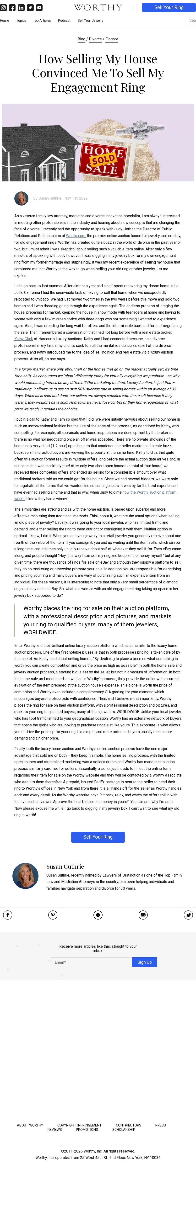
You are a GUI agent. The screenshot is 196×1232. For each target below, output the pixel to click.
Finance (111, 39)
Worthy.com (75, 235)
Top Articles (42, 20)
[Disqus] (98, 1050)
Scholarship (123, 1129)
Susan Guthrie (49, 198)
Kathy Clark (23, 339)
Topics (21, 20)
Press (160, 1125)
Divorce (95, 39)
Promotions (87, 1129)
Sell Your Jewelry (90, 20)
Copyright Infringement (79, 1125)
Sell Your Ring (169, 7)
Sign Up (144, 962)
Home (4, 20)
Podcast (64, 20)
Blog (81, 39)
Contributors (128, 1125)
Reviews (55, 1129)
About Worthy (30, 1125)
